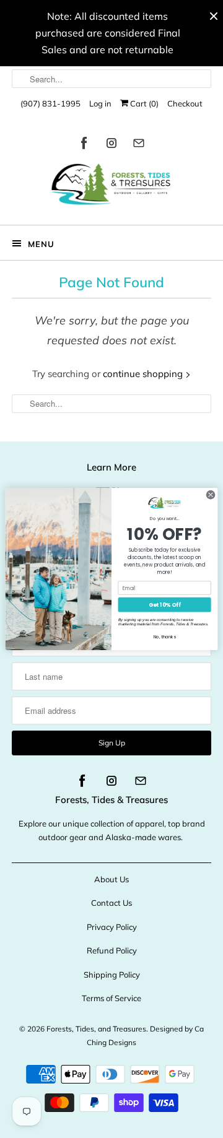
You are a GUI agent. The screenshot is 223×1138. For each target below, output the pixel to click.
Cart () (143, 103)
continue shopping (144, 374)
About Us (111, 879)
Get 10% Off (164, 605)
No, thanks (165, 636)
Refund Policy (112, 950)
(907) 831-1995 (50, 103)
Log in (100, 103)
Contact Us (111, 903)
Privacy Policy (112, 927)
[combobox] (111, 78)
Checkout (185, 103)
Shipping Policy (112, 974)
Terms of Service (111, 998)
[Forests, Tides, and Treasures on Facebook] (84, 145)
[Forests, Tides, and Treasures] (111, 187)
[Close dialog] (210, 494)
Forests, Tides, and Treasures (96, 1028)
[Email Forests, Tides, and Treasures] (138, 145)
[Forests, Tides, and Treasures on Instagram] (111, 145)
